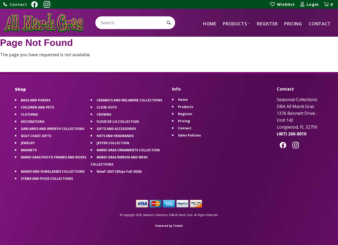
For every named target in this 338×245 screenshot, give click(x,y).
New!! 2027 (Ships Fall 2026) (119, 171)
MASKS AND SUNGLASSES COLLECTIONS (52, 171)
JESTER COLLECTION (113, 143)
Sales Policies (189, 135)
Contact (320, 24)
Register (267, 24)
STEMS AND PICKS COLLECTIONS (47, 178)
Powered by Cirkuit (169, 226)
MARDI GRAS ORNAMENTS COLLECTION (128, 150)
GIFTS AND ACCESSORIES (116, 128)
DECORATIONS (32, 121)
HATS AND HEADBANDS (115, 136)
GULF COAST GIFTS (36, 136)
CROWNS (104, 114)
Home (209, 24)
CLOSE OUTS (107, 107)
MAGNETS (29, 150)
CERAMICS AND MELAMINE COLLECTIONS (129, 100)
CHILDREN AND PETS (37, 107)
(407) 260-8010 (291, 134)
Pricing (293, 24)
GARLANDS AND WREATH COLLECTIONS (52, 128)
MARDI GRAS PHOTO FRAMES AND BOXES (53, 157)
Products (235, 24)
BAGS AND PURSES (35, 100)
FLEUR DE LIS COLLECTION (118, 121)
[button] (15, 4)
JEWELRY (28, 143)
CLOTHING (29, 114)
